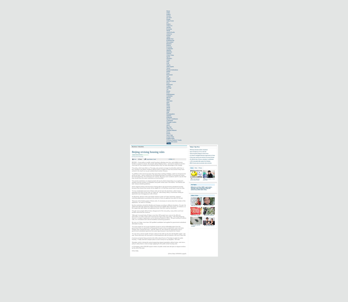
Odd (167, 112)
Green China (170, 55)
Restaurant (169, 75)
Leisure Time (170, 137)
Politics (168, 14)
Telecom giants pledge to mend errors (199, 153)
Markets (168, 50)
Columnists (169, 120)
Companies (169, 48)
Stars (167, 61)
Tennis (168, 65)
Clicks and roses (197, 205)
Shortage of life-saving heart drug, (199, 188)
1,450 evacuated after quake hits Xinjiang (200, 161)
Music (168, 99)
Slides (168, 110)
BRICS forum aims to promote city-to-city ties (201, 163)
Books (168, 91)
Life (167, 76)
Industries (169, 52)
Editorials (169, 117)
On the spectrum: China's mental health (195, 179)
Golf (167, 63)
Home (168, 11)
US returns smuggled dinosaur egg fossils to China (202, 155)
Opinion (168, 53)
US (167, 22)
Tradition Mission (171, 130)
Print (135, 159)
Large (148, 159)
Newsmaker (169, 42)
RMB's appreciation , (207, 187)
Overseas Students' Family (174, 140)
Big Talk (168, 127)
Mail (141, 159)
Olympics (169, 58)
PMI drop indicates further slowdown (199, 149)
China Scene (170, 21)
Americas (169, 34)
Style (167, 102)
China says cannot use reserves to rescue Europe (202, 157)
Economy (169, 29)
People (168, 19)
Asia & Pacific (170, 32)
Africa (168, 37)
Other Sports (170, 66)
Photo (168, 104)
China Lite (169, 128)
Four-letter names (209, 225)
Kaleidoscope (170, 40)
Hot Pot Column (171, 81)
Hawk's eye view (209, 205)
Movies (168, 97)
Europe (168, 35)
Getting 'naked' (196, 215)
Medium (151, 159)
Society (168, 16)
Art (167, 89)
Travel (168, 68)
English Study (170, 138)
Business (169, 43)
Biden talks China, (202, 189)
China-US (169, 26)
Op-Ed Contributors (172, 119)
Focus (168, 132)
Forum (168, 133)
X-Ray (168, 79)
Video (168, 124)
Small (154, 159)
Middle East (169, 39)
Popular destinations (172, 70)
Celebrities (169, 96)
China (168, 12)
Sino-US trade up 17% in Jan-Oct (198, 151)
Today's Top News (195, 147)
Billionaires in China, (196, 187)
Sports (168, 57)
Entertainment (170, 94)
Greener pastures (209, 215)
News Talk (169, 135)
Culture (168, 86)
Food (167, 73)
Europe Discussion (171, 142)
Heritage (168, 88)
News (168, 125)
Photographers (170, 114)
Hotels (168, 71)
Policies (168, 45)
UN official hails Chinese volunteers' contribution (202, 159)
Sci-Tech (169, 17)
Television (169, 101)
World (168, 30)
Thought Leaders (171, 122)
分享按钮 (171, 159)
